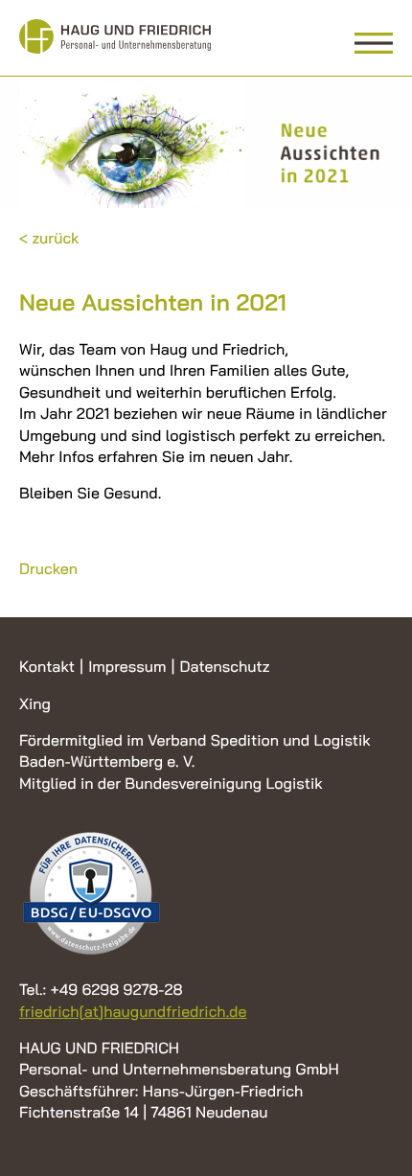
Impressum (127, 666)
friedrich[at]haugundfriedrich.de (132, 1011)
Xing (35, 703)
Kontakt (47, 666)
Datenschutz (224, 666)
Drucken (48, 568)
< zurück (49, 237)
